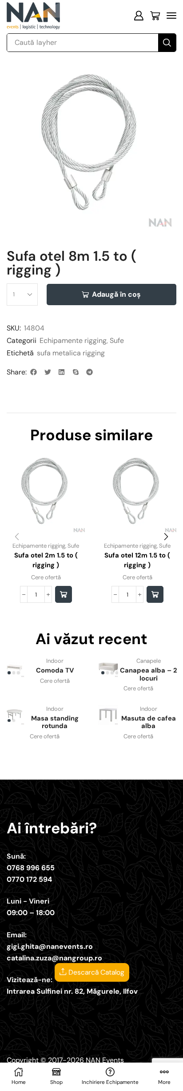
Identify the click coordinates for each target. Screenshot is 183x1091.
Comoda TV (55, 670)
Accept (26, 1076)
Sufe (117, 340)
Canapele (148, 661)
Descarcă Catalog (95, 972)
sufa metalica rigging (71, 353)
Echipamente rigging (73, 340)
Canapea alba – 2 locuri (148, 674)
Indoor (55, 661)
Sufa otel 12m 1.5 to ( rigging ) (137, 560)
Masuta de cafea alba (148, 722)
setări (67, 1059)
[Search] (167, 43)
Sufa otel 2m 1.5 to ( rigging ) (46, 560)
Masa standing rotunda (55, 722)
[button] (138, 15)
